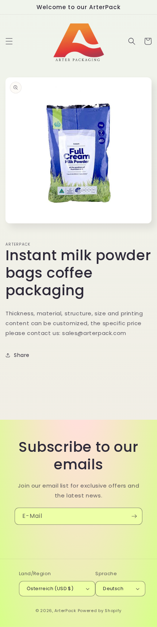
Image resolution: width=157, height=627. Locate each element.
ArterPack (65, 610)
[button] (9, 41)
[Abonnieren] (134, 516)
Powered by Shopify (100, 610)
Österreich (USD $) (50, 588)
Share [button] (22, 355)
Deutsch (113, 588)
